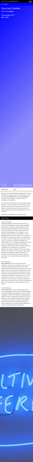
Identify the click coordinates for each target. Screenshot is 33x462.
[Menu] (30, 1)
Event (5, 4)
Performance (27, 185)
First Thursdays (18, 185)
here (24, 214)
